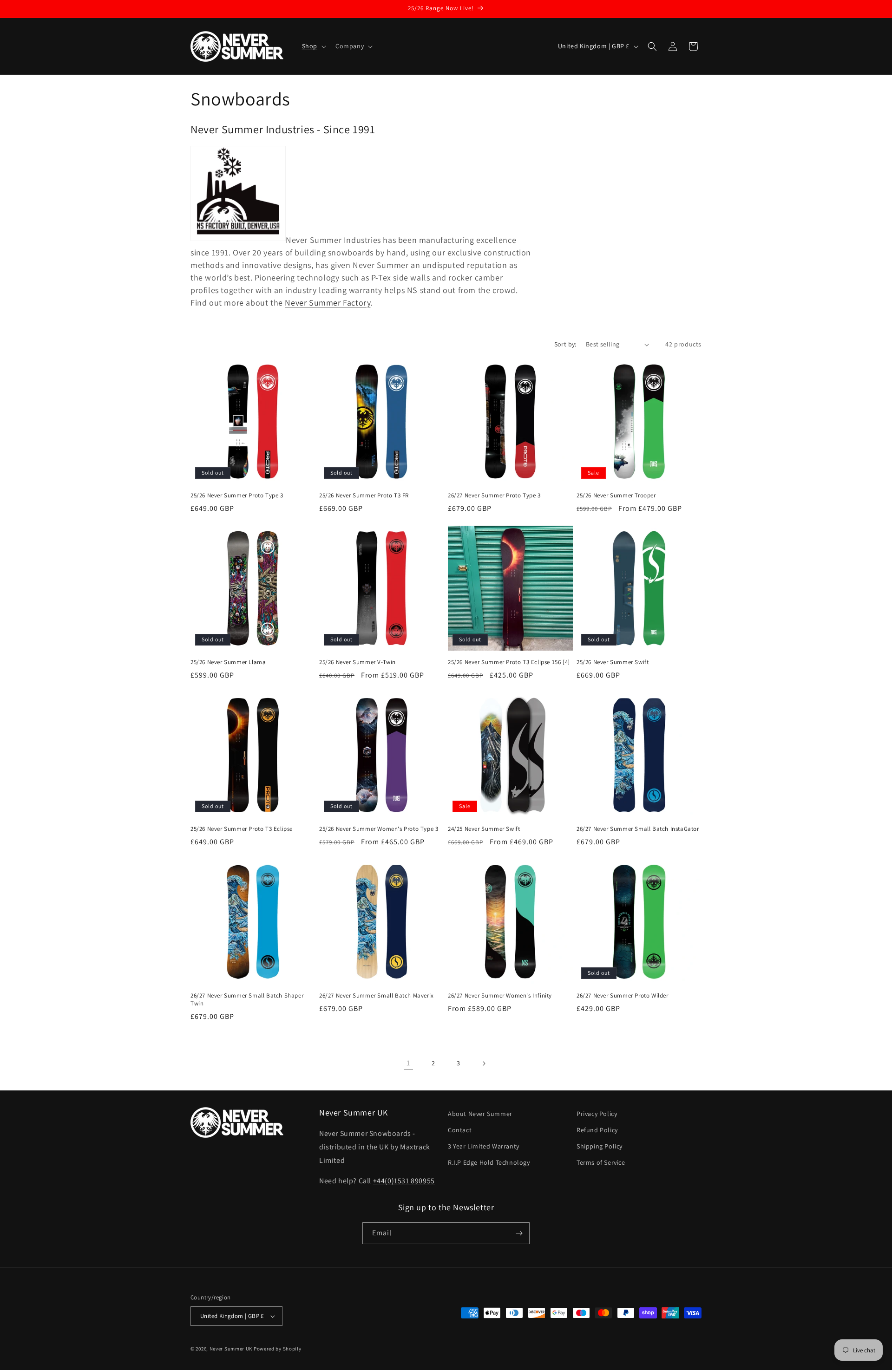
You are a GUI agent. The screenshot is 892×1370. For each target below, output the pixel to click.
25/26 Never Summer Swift (613, 662)
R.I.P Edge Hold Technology (489, 1162)
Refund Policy (597, 1130)
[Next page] (483, 1063)
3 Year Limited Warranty (483, 1146)
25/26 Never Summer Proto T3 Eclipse (241, 829)
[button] (313, 46)
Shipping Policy (600, 1146)
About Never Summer (480, 1113)
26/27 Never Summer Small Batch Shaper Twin (246, 999)
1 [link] (408, 1063)
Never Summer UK (231, 1348)
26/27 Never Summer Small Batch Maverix (376, 995)
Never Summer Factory (327, 302)
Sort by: (565, 344)
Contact (460, 1130)
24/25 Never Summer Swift (484, 829)
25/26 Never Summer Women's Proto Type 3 (378, 829)
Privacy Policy (597, 1113)
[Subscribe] (519, 1233)
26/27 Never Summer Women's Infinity (500, 995)
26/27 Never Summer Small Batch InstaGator (638, 829)
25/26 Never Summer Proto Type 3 (236, 495)
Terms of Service (601, 1162)
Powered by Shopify (278, 1348)
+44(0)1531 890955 (404, 1181)
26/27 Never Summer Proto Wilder (623, 995)
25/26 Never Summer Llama (228, 662)
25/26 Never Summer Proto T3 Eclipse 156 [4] (509, 662)
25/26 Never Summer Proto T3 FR (364, 495)
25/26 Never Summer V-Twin (357, 662)
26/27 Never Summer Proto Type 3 (494, 495)
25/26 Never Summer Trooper (616, 495)
